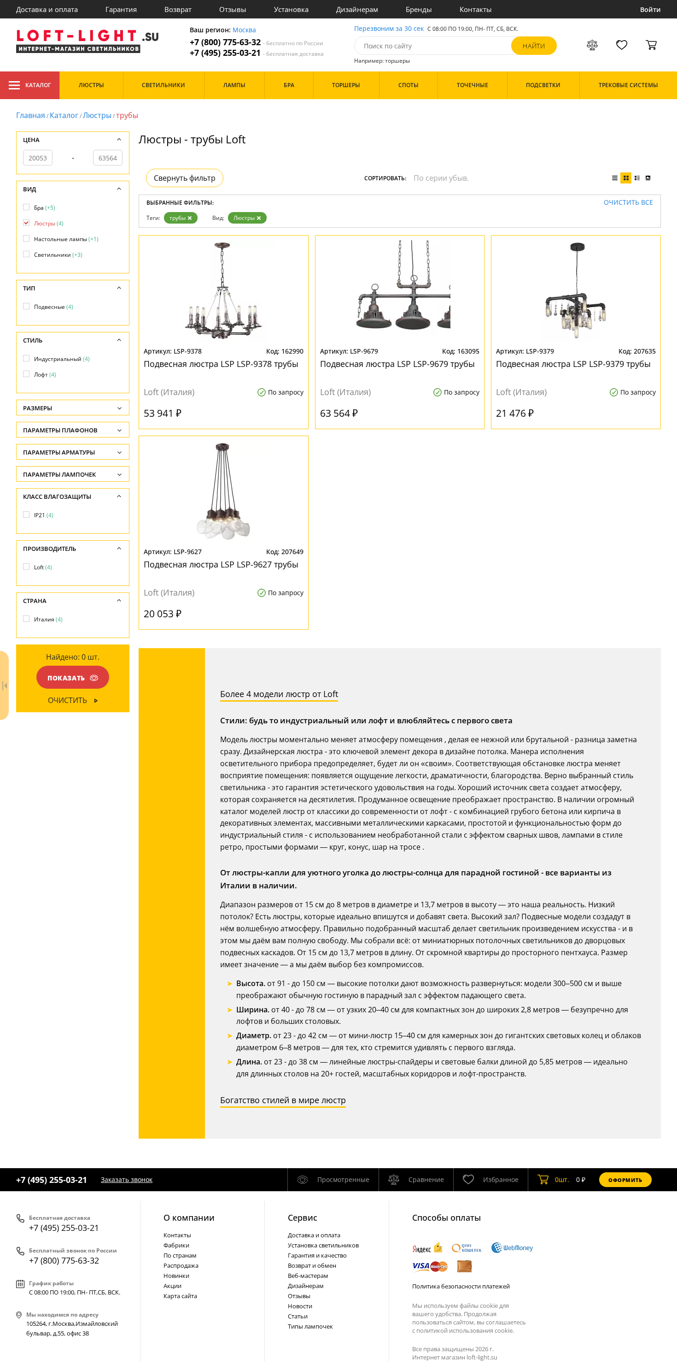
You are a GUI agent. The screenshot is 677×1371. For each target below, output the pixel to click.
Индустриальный (62, 359)
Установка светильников (323, 1245)
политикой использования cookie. (465, 1330)
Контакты (476, 9)
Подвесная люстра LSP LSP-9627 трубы (221, 564)
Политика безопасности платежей (461, 1286)
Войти (650, 9)
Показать (66, 678)
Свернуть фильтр (185, 178)
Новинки (176, 1275)
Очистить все (628, 203)
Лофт (45, 374)
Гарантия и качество (317, 1255)
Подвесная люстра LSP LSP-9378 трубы (221, 363)
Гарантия (121, 9)
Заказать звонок (126, 1179)
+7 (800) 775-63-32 (256, 42)
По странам (180, 1255)
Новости (300, 1306)
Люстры (97, 115)
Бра (44, 208)
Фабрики (176, 1245)
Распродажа (180, 1265)
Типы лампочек (310, 1326)
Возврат (178, 9)
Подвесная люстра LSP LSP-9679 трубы (397, 363)
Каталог (38, 85)
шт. (562, 1179)
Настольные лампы (66, 239)
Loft (43, 567)
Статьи (298, 1316)
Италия (48, 619)
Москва (244, 30)
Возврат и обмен (312, 1265)
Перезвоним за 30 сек (389, 29)
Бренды (419, 9)
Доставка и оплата (47, 9)
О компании (189, 1217)
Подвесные (53, 307)
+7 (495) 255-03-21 (257, 52)
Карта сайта (180, 1296)
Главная (30, 115)
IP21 (43, 515)
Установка (291, 9)
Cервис (302, 1217)
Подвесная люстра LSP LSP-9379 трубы (573, 363)
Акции (172, 1286)
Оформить (625, 1179)
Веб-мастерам (308, 1275)
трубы (177, 218)
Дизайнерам (357, 9)
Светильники (58, 255)
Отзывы (232, 9)
